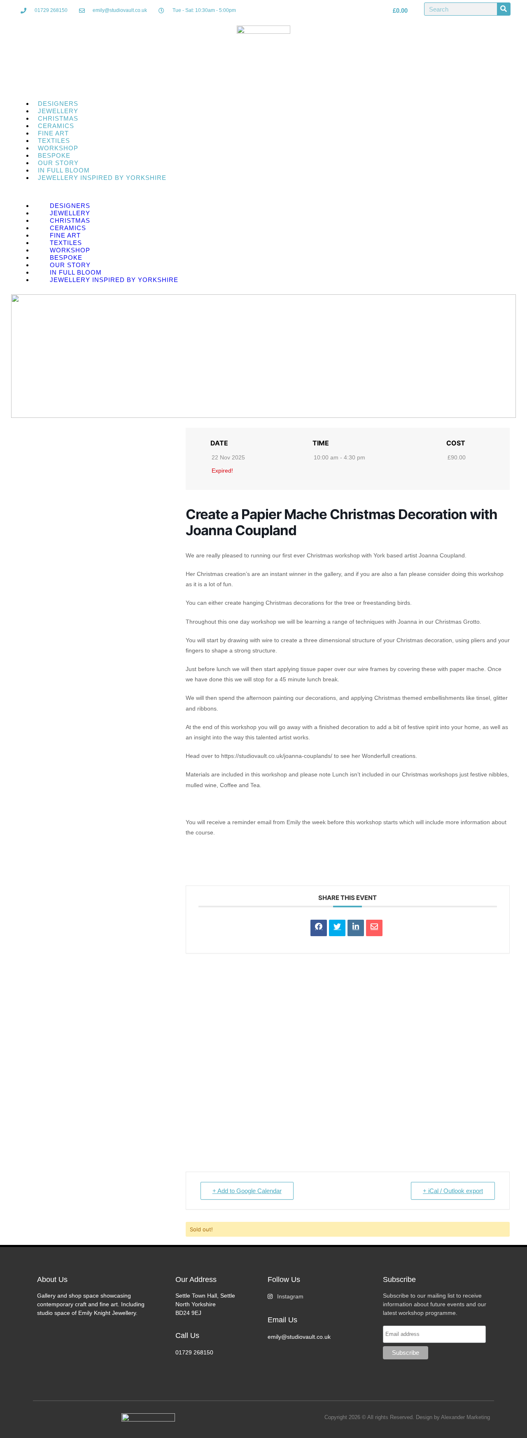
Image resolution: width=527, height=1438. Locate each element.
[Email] (374, 928)
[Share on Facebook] (318, 928)
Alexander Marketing (465, 1417)
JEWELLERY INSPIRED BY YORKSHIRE (102, 177)
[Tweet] (337, 928)
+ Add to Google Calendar (247, 1190)
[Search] (503, 9)
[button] (263, 192)
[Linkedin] (355, 928)
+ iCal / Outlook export (453, 1190)
